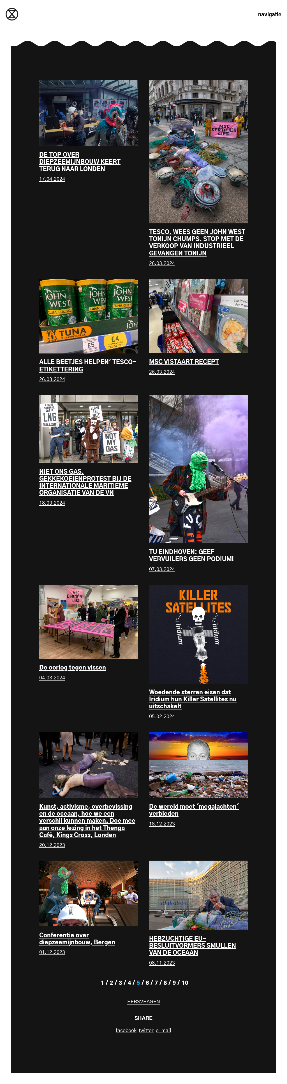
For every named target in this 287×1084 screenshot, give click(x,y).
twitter (146, 1030)
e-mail (163, 1030)
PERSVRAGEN (143, 1001)
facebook (126, 1030)
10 (185, 983)
